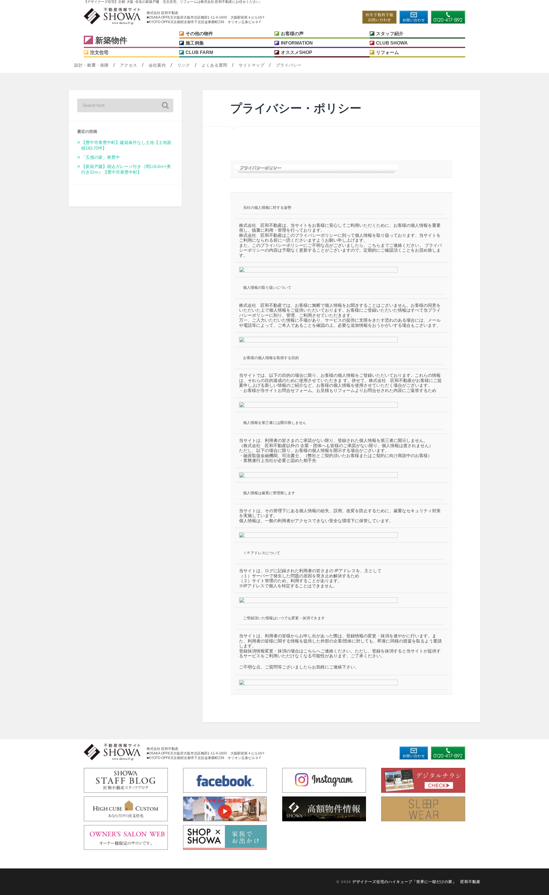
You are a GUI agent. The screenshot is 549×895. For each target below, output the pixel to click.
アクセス (128, 65)
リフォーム (387, 52)
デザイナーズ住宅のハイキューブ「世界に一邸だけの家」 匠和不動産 (416, 881)
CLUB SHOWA (392, 43)
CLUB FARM (199, 52)
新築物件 (111, 40)
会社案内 (157, 65)
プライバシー (289, 65)
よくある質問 (214, 65)
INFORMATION (297, 43)
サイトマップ (251, 65)
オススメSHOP (296, 52)
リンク (183, 65)
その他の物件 (199, 33)
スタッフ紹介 (389, 33)
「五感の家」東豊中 (100, 157)
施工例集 (195, 43)
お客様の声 (292, 33)
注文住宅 (99, 52)
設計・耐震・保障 (91, 65)
